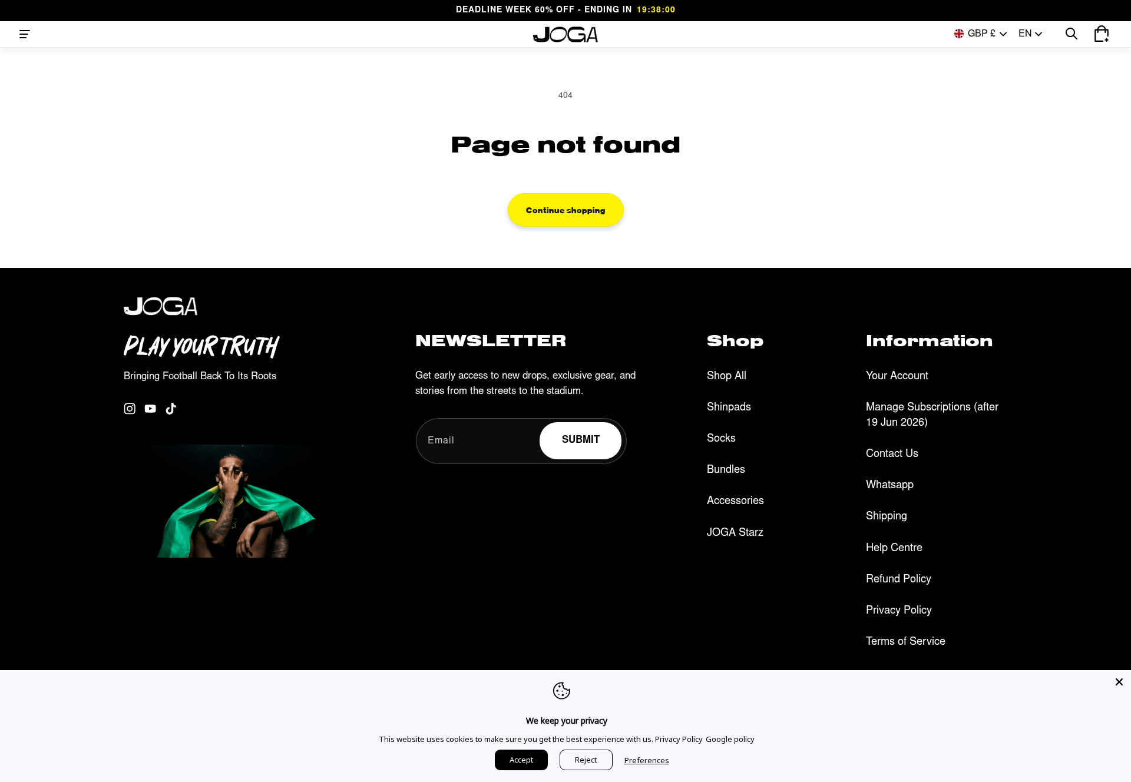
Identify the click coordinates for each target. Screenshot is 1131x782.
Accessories (735, 501)
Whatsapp (890, 486)
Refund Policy (898, 580)
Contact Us (892, 454)
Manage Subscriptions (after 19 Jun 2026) (932, 416)
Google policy (730, 739)
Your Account (897, 377)
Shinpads (729, 408)
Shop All (726, 377)
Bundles (726, 470)
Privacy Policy (899, 611)
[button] (25, 34)
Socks (721, 439)
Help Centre (894, 549)
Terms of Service (905, 642)
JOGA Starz (735, 533)
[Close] (1119, 682)
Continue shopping (566, 209)
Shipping (886, 517)
